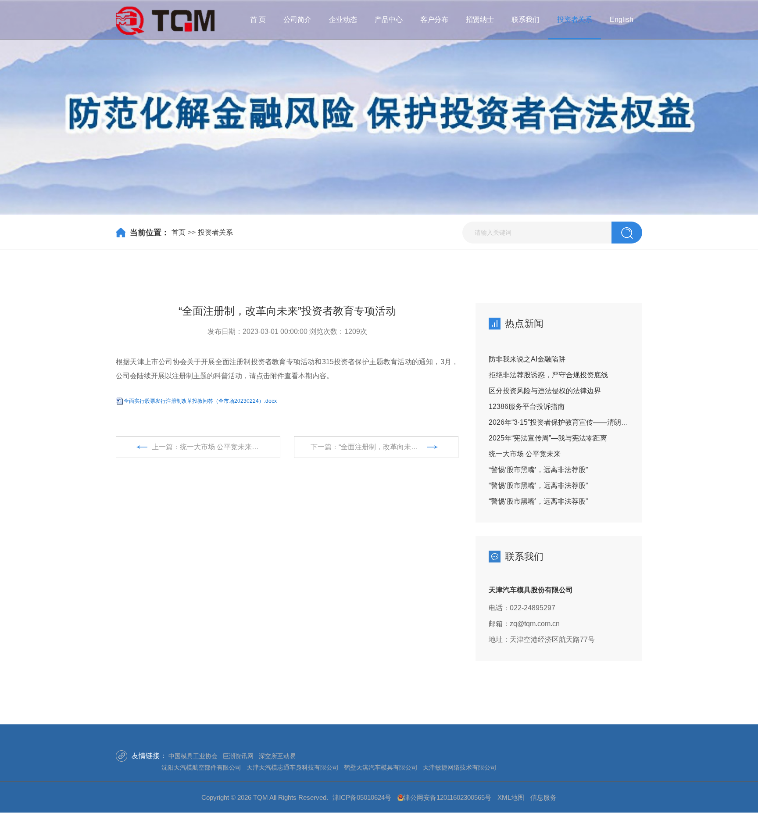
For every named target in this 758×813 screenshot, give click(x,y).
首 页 (258, 19)
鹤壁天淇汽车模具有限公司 (381, 767)
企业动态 (343, 19)
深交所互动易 (277, 755)
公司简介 (297, 19)
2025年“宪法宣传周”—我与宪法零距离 (548, 438)
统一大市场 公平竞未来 (525, 454)
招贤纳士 (480, 19)
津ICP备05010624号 (362, 797)
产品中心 (389, 19)
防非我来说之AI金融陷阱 (527, 359)
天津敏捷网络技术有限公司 (460, 767)
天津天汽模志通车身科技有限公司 (293, 767)
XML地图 (510, 797)
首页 (179, 232)
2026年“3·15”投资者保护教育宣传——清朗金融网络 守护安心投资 (591, 422)
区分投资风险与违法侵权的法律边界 (545, 390)
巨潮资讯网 (238, 755)
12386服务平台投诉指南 (527, 406)
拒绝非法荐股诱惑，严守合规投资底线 (548, 375)
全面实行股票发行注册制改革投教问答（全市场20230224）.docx (200, 401)
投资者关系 (574, 19)
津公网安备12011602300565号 (447, 797)
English (621, 19)
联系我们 (525, 19)
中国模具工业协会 (193, 755)
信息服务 (543, 797)
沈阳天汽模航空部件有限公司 (201, 767)
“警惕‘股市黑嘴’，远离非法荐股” (538, 469)
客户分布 (434, 19)
